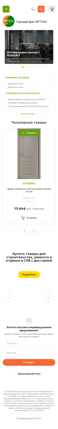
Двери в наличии (15, 84)
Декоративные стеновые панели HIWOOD (26, 99)
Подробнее (29, 274)
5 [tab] (33, 67)
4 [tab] (31, 67)
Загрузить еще (27, 114)
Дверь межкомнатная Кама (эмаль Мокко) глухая (29, 190)
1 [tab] (22, 67)
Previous (9, 298)
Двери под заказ (15, 87)
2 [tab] (26, 67)
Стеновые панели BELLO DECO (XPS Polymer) (28, 106)
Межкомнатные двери (17, 78)
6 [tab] (36, 67)
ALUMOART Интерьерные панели (22, 103)
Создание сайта (24, 418)
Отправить (29, 362)
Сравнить (32, 133)
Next (33, 231)
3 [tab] (28, 67)
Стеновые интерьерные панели (22, 93)
